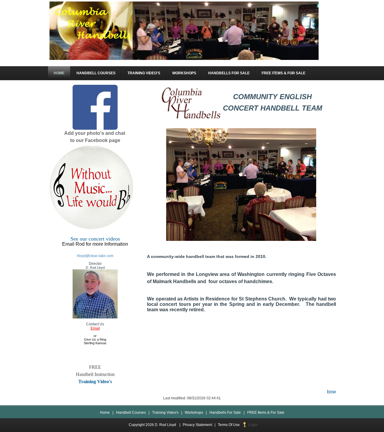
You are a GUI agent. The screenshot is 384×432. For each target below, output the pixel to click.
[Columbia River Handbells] (184, 30)
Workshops (194, 412)
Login (253, 425)
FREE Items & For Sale (265, 412)
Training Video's (95, 381)
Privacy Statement (197, 425)
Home (105, 412)
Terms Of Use (229, 425)
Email (95, 328)
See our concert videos (95, 239)
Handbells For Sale (225, 412)
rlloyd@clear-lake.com (95, 256)
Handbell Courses (131, 412)
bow (331, 391)
